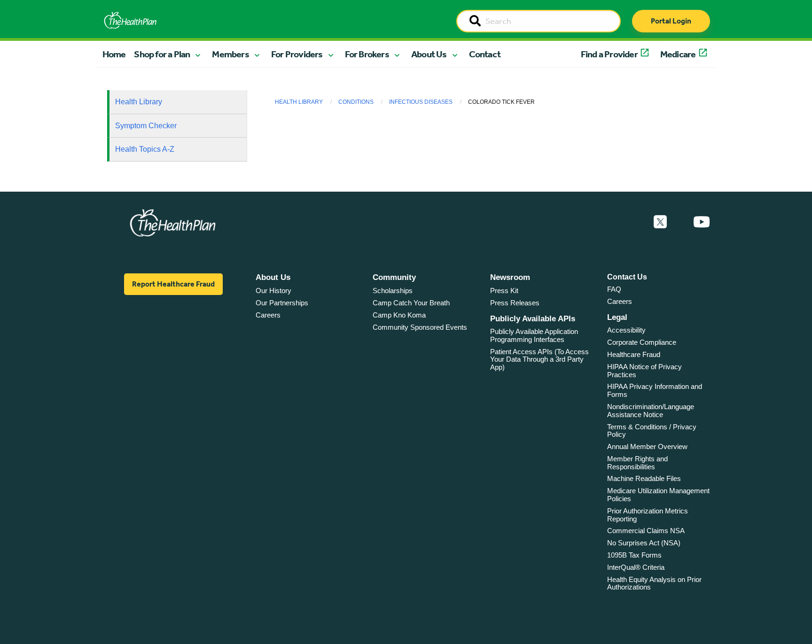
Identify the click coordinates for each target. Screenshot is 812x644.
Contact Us (627, 277)
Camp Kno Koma (399, 315)
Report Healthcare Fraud (173, 283)
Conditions (356, 102)
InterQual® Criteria (635, 567)
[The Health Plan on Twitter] (660, 222)
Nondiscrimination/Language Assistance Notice (650, 411)
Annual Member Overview (647, 446)
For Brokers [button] (367, 54)
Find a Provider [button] (609, 54)
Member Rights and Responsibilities (637, 463)
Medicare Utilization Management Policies (658, 495)
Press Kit (504, 291)
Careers (268, 315)
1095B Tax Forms (634, 555)
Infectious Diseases (421, 102)
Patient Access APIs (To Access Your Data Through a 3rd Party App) (539, 359)
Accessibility (626, 330)
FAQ (614, 289)
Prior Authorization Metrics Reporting (647, 515)
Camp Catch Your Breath (411, 303)
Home (114, 54)
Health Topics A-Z (144, 149)
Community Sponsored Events (420, 327)
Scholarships (393, 291)
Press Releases (514, 303)
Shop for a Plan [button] (162, 54)
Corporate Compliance (641, 342)
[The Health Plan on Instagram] (679, 222)
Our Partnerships (282, 303)
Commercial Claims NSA (646, 531)
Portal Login (671, 20)
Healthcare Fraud (633, 354)
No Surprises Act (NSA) (643, 543)
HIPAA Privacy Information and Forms (654, 390)
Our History (273, 291)
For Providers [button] (297, 54)
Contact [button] (484, 54)
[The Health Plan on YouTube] (701, 222)
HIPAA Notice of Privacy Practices (644, 371)
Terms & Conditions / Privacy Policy (651, 431)
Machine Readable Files (644, 478)
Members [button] (230, 54)
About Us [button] (429, 54)
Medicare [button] (678, 54)
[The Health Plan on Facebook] (634, 222)
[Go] (475, 21)
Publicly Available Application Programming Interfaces (534, 335)
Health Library (138, 102)
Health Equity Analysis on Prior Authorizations (654, 583)
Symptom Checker (146, 126)
